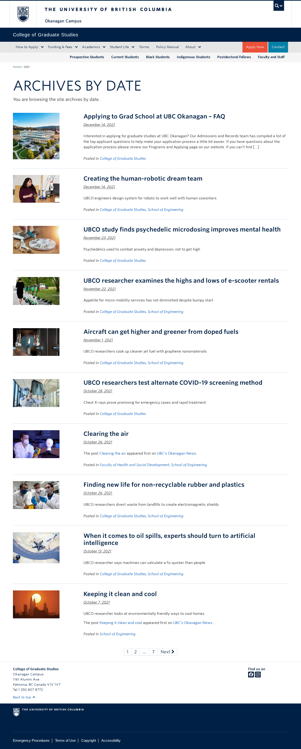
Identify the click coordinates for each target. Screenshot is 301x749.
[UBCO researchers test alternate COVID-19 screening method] (36, 393)
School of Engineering (165, 210)
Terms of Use (65, 740)
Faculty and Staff (271, 57)
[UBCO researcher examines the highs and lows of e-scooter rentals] (36, 291)
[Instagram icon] (258, 676)
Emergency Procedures (31, 740)
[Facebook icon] (251, 676)
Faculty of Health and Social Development (134, 465)
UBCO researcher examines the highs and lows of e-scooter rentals (181, 280)
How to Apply (27, 47)
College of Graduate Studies (123, 158)
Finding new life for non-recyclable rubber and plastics (163, 484)
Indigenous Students (193, 57)
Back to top (22, 697)
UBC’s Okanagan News (176, 453)
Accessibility (111, 740)
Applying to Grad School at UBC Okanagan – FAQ (154, 116)
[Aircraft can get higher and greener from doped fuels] (36, 341)
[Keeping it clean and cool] (36, 604)
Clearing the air (106, 433)
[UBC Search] (278, 6)
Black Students (158, 57)
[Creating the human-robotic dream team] (36, 188)
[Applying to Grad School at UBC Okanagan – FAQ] (36, 135)
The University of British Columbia (22, 14)
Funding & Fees (60, 47)
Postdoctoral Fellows (234, 57)
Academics (91, 47)
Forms (144, 47)
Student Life (119, 47)
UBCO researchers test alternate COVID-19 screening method (172, 382)
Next (166, 651)
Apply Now (255, 47)
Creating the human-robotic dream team (142, 178)
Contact (278, 47)
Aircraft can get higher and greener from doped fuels (160, 331)
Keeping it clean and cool (120, 593)
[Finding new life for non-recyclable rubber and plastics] (36, 495)
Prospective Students (87, 57)
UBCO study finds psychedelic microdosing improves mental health (182, 229)
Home (17, 66)
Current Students (125, 57)
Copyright (88, 740)
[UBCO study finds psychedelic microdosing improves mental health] (36, 239)
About (190, 47)
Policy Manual (167, 47)
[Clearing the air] (36, 443)
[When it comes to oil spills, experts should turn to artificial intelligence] (36, 547)
